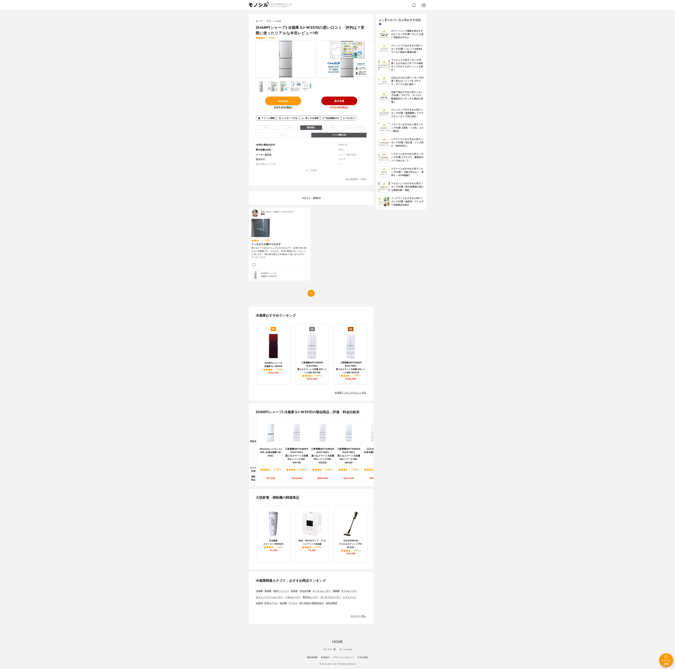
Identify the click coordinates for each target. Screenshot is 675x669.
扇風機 (336, 591)
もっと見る (311, 170)
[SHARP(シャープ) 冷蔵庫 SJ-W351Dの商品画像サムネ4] (296, 86)
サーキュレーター (322, 591)
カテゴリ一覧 (329, 649)
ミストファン (349, 597)
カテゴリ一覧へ (359, 616)
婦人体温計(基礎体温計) (311, 603)
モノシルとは (345, 649)
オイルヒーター (349, 591)
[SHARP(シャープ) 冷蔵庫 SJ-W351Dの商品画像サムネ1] (261, 86)
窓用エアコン (271, 603)
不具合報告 (363, 657)
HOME (337, 642)
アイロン (293, 603)
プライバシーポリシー (343, 657)
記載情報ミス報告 (357, 179)
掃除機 (267, 591)
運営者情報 (312, 657)
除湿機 (283, 603)
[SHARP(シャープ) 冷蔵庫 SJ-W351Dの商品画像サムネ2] (272, 86)
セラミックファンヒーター (269, 597)
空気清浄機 (305, 591)
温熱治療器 (331, 603)
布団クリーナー (281, 591)
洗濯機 (259, 591)
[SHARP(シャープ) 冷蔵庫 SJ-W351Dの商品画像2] (347, 59)
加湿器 (294, 591)
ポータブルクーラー (330, 597)
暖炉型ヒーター (311, 597)
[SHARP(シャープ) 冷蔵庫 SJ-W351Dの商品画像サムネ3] (284, 86)
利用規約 (325, 657)
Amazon (283, 100)
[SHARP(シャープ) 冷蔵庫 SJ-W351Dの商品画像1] (286, 59)
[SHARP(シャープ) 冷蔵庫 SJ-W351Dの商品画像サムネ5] (307, 86)
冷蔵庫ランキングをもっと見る (351, 392)
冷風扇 (259, 603)
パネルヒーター (293, 597)
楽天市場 (339, 100)
